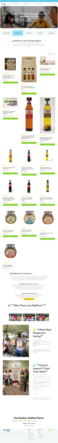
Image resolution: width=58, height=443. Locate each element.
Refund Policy (40, 434)
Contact (39, 431)
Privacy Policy (40, 432)
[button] (17, 4)
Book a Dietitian (30, 432)
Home (29, 431)
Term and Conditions (41, 437)
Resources (29, 437)
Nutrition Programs (31, 434)
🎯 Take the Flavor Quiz (29, 299)
